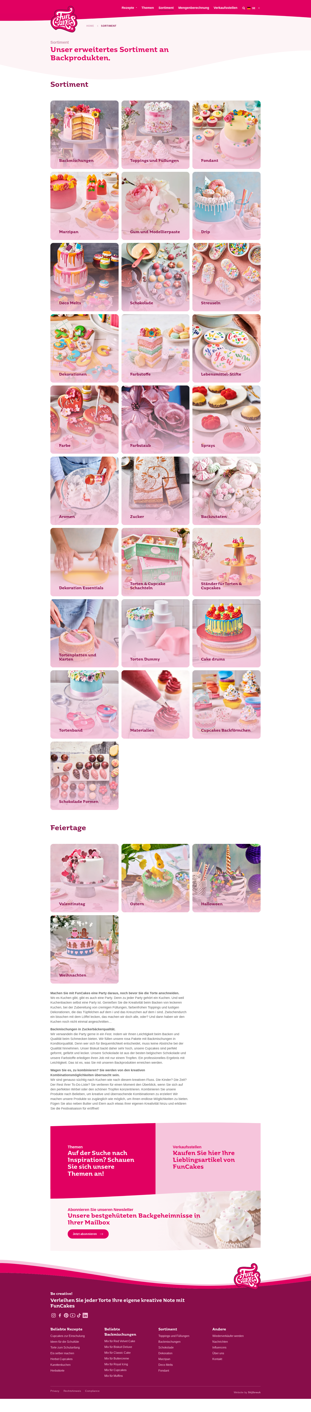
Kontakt (217, 1359)
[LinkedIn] (85, 1315)
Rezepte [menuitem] (128, 8)
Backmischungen (169, 1341)
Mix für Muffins (113, 1375)
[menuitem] (254, 8)
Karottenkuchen (60, 1364)
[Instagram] (53, 1315)
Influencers (219, 1347)
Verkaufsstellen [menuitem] (225, 8)
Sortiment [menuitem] (166, 8)
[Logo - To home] (247, 1277)
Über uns (218, 1353)
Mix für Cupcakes (115, 1370)
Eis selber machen (62, 1353)
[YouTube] (72, 1315)
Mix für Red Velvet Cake (119, 1341)
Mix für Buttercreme (116, 1358)
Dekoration (165, 1353)
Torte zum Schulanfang (65, 1347)
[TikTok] (79, 1315)
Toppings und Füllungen (173, 1335)
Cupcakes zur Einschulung (67, 1335)
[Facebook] (60, 1315)
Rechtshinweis (72, 1390)
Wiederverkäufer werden (228, 1335)
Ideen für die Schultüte (64, 1341)
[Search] (243, 8)
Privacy (54, 1390)
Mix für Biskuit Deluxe (118, 1346)
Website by (247, 1392)
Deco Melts (165, 1364)
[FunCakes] (64, 19)
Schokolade (166, 1347)
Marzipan (164, 1359)
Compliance (92, 1390)
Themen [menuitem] (147, 8)
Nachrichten (220, 1341)
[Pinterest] (66, 1315)
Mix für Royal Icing (116, 1364)
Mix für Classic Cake (117, 1352)
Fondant (163, 1370)
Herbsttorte (57, 1370)
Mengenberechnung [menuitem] (193, 8)
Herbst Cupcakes (61, 1359)
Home (90, 26)
